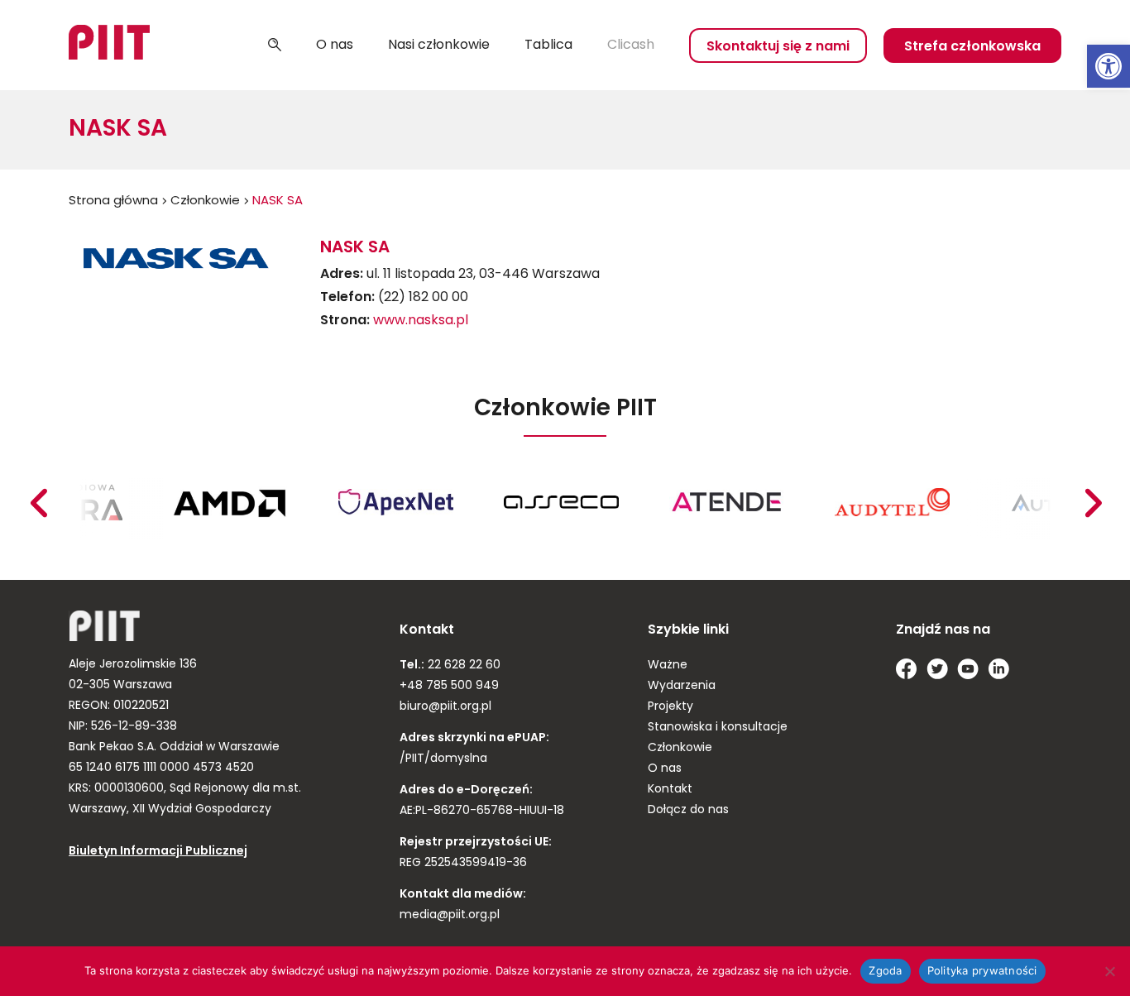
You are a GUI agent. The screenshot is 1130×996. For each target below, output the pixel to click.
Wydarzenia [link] (682, 686)
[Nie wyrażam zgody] (1109, 971)
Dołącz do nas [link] (688, 810)
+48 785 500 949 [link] (449, 686)
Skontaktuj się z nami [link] (778, 47)
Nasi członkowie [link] (439, 45)
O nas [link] (334, 45)
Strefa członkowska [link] (972, 47)
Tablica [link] (548, 45)
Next (38, 503)
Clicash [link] (630, 45)
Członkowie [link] (205, 201)
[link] (1108, 66)
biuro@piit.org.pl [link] (445, 706)
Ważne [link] (667, 665)
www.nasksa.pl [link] (420, 321)
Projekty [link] (670, 706)
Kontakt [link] (670, 789)
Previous (1093, 503)
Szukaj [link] (274, 45)
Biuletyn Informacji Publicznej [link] (158, 851)
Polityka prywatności (982, 970)
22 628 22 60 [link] (462, 665)
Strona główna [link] (113, 201)
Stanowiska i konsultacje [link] (718, 727)
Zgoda (885, 970)
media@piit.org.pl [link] (450, 915)
